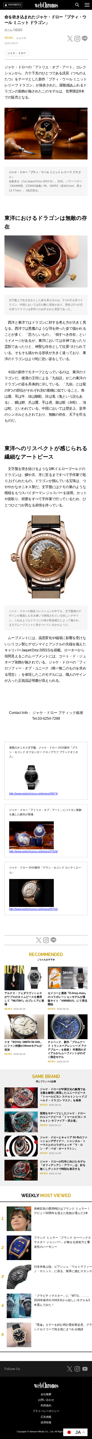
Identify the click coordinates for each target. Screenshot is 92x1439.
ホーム (8, 29)
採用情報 (46, 1422)
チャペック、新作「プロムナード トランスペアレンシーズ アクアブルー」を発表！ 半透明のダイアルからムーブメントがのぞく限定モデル (67, 1049)
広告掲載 (46, 1416)
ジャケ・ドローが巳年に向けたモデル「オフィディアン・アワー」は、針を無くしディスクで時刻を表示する (63, 1165)
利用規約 (46, 1405)
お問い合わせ (46, 1399)
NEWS (18, 29)
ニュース (21, 38)
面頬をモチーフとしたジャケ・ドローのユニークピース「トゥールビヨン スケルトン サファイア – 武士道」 (63, 1117)
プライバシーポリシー (46, 1411)
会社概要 (46, 1394)
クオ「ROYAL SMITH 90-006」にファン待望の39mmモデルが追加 (23, 1045)
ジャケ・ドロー (16, 53)
